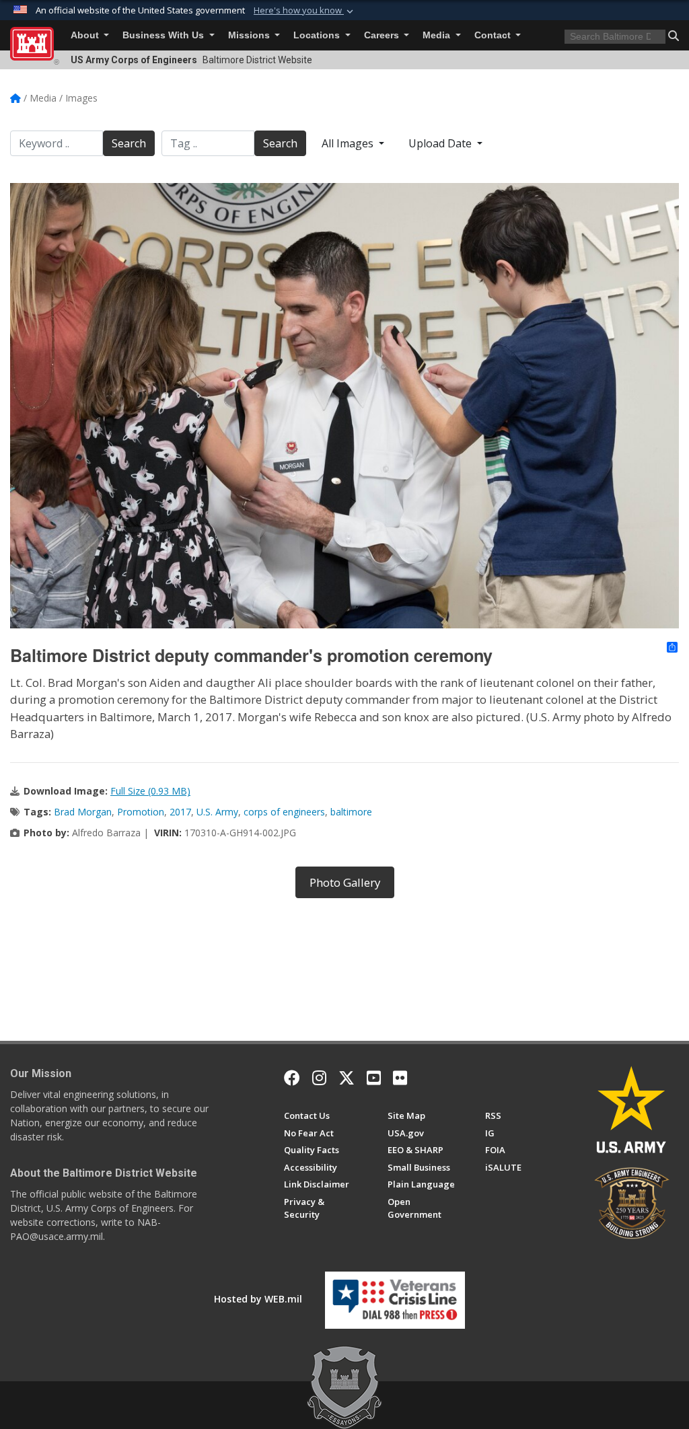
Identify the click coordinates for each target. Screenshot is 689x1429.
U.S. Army (217, 811)
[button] (305, 10)
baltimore (351, 811)
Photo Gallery (345, 882)
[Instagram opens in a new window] (319, 1078)
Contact (493, 35)
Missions (250, 35)
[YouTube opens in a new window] (374, 1078)
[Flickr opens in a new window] (400, 1078)
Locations (317, 35)
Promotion (140, 811)
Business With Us (164, 35)
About (86, 35)
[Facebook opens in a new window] (292, 1078)
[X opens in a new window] (346, 1078)
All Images (349, 143)
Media (438, 35)
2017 (180, 811)
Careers (383, 35)
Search (129, 143)
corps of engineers (284, 811)
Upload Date (441, 143)
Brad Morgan (83, 811)
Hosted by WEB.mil (258, 1298)
